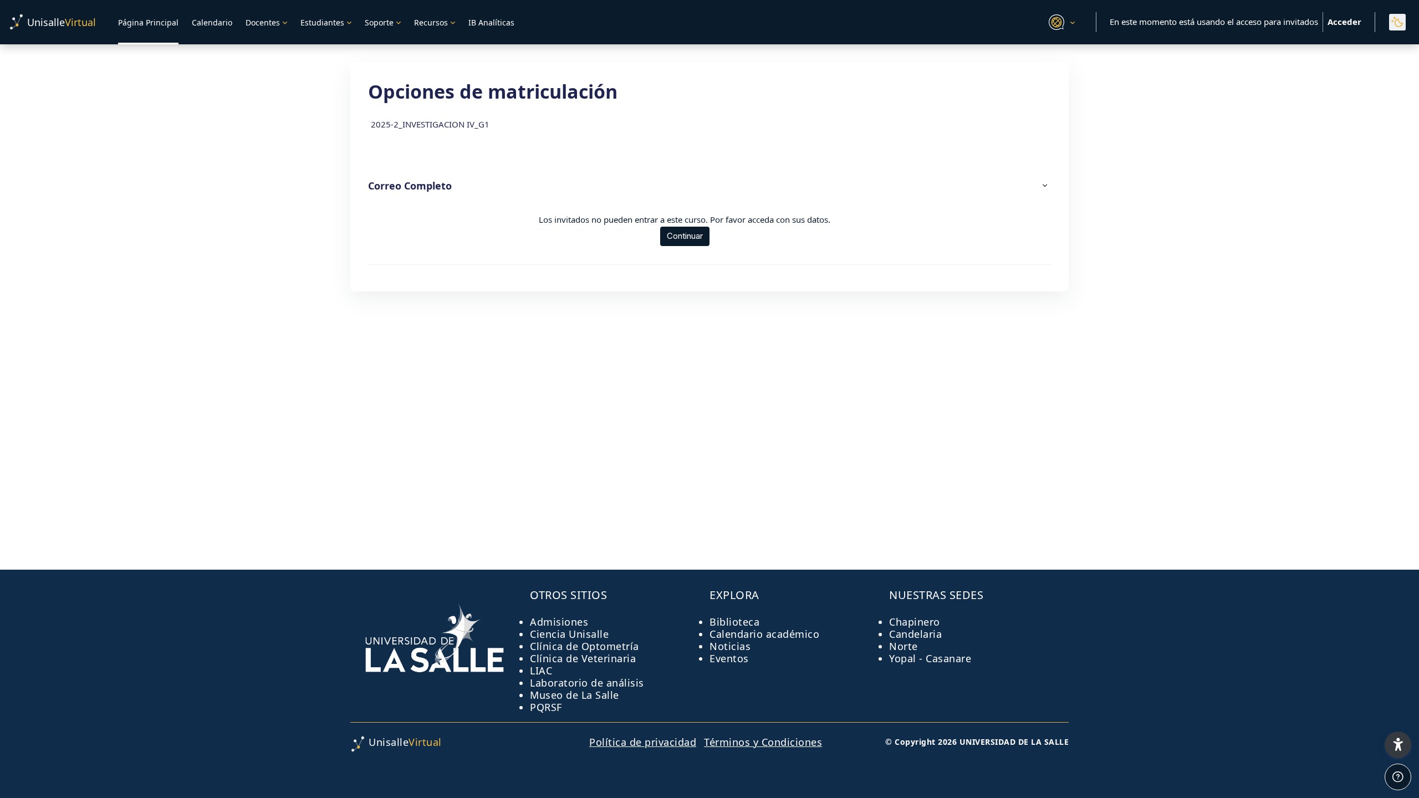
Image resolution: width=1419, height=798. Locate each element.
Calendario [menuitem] (212, 22)
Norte (903, 646)
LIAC (541, 670)
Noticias (730, 646)
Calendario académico (764, 634)
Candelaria (915, 634)
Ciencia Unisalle (569, 634)
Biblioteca (734, 621)
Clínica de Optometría (584, 646)
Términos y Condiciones (763, 742)
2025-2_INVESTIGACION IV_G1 (430, 124)
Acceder (1344, 21)
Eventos (729, 658)
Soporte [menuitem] (379, 22)
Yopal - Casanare (930, 658)
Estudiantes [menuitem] (322, 22)
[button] (1060, 22)
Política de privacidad (642, 742)
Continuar (685, 236)
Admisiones (559, 621)
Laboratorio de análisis (587, 682)
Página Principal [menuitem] (148, 22)
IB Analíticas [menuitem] (491, 22)
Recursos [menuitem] (431, 22)
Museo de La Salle (574, 695)
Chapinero (914, 621)
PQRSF (546, 707)
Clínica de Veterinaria (583, 658)
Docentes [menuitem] (263, 22)
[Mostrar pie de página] (1398, 777)
